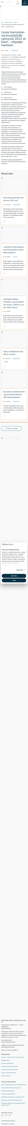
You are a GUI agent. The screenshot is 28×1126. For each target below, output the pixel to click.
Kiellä (14, 580)
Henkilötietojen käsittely (8, 1121)
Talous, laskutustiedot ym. (8, 1072)
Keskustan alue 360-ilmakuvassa (11, 1100)
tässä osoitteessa (6, 116)
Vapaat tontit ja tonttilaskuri (9, 1069)
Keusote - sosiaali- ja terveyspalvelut (12, 1057)
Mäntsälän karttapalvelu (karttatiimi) (12, 1097)
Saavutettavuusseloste (8, 1124)
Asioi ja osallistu (6, 1075)
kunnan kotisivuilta (13, 159)
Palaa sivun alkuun (12, 428)
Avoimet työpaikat (7, 1063)
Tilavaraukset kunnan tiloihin (9, 1066)
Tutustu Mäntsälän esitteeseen (10, 1088)
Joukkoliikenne (5, 1060)
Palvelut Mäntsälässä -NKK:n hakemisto (13, 1084)
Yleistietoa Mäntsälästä (8, 1094)
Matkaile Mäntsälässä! (7, 1091)
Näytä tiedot (20, 570)
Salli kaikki (14, 576)
